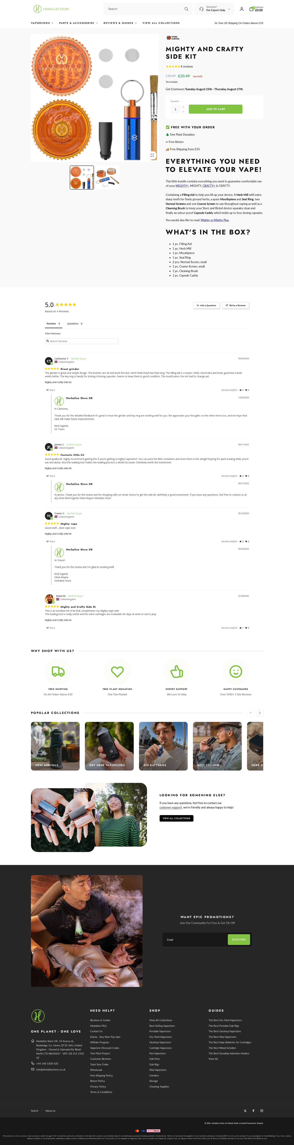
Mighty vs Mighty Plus (215, 220)
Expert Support (176, 689)
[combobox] (148, 9)
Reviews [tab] (51, 323)
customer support (171, 807)
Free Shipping (58, 689)
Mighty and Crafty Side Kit (58, 382)
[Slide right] (259, 712)
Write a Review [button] (237, 305)
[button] (256, 9)
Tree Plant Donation (117, 689)
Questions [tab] (72, 323)
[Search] (186, 9)
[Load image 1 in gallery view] (82, 177)
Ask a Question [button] (208, 305)
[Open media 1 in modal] (95, 98)
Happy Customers (236, 689)
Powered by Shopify (254, 1123)
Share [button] (52, 390)
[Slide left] (250, 712)
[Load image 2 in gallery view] (107, 177)
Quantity (174, 101)
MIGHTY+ (182, 185)
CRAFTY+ (209, 185)
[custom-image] (38, 1022)
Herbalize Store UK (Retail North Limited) (229, 1123)
